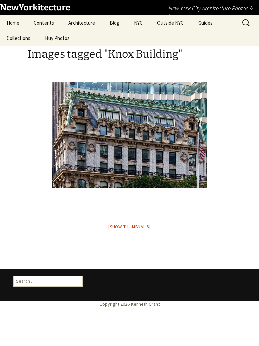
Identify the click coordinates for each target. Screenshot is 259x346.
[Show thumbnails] (129, 227)
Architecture (81, 23)
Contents (44, 23)
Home (13, 23)
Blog (114, 23)
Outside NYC (170, 23)
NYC (138, 23)
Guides (205, 23)
